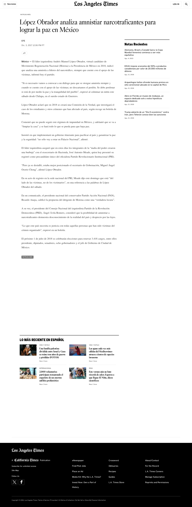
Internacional (45, 368)
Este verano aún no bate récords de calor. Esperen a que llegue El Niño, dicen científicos (101, 376)
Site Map (15, 470)
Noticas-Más (25, 14)
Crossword (114, 461)
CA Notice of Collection (66, 500)
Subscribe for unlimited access (24, 466)
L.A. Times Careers (154, 472)
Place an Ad (77, 472)
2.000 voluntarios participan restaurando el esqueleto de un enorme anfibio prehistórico (51, 376)
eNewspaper (78, 461)
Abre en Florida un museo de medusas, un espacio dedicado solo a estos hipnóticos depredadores (144, 98)
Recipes (112, 472)
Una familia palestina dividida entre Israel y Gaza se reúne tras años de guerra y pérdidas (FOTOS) (52, 353)
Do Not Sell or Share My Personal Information (90, 500)
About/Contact (152, 461)
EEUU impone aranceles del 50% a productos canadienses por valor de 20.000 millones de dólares (145, 68)
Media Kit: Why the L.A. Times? (86, 477)
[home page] (96, 4)
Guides (112, 477)
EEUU (91, 368)
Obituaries (113, 466)
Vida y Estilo (44, 345)
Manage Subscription (155, 477)
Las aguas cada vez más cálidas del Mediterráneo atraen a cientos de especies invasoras (101, 353)
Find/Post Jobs (79, 466)
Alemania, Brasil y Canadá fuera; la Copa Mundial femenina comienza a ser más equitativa (144, 52)
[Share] (24, 53)
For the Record (152, 466)
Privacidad (53, 500)
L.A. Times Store (116, 483)
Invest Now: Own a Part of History (84, 485)
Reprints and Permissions (157, 483)
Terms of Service (43, 500)
